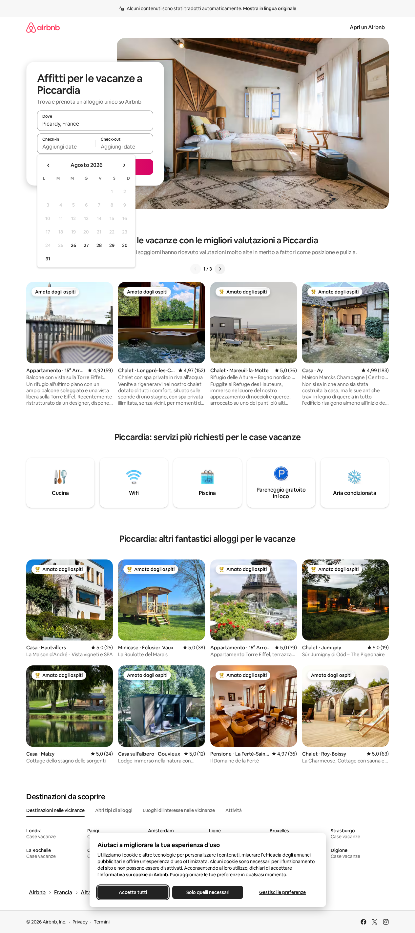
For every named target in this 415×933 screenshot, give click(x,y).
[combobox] (95, 124)
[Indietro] (195, 269)
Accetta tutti (133, 892)
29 (111, 245)
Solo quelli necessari (207, 892)
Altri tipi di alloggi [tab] (113, 810)
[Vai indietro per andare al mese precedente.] (49, 165)
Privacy (80, 922)
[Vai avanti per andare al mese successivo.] (124, 165)
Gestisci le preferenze (282, 892)
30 (125, 245)
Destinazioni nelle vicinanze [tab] (55, 810)
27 (86, 245)
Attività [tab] (233, 810)
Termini (102, 922)
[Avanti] (220, 269)
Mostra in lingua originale (269, 8)
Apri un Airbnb (367, 27)
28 (99, 245)
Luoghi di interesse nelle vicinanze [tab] (179, 810)
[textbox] (66, 147)
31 (48, 259)
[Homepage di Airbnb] (43, 27)
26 (73, 245)
